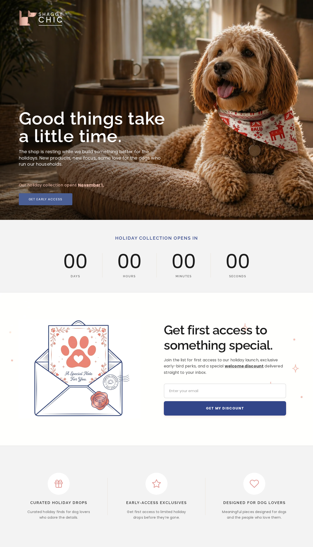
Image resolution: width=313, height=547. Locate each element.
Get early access (46, 199)
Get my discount (225, 408)
